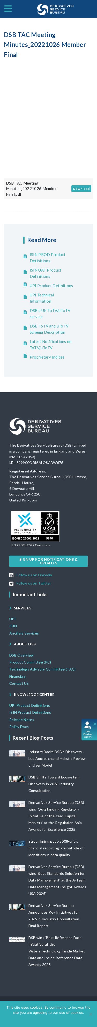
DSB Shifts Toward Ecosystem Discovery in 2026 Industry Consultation (54, 784)
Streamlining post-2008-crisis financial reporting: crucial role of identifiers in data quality (56, 848)
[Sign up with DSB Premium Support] (89, 730)
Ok (28, 1019)
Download (81, 189)
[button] (31, 545)
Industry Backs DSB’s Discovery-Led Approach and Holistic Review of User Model (57, 758)
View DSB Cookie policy (52, 1019)
